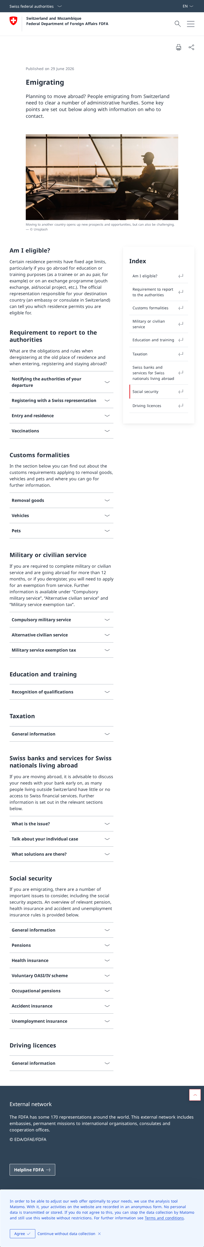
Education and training (153, 339)
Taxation (140, 353)
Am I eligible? (145, 275)
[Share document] (191, 47)
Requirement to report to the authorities (153, 292)
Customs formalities (150, 307)
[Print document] (178, 47)
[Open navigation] (191, 24)
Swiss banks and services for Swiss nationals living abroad (153, 373)
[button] (195, 1095)
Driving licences (147, 405)
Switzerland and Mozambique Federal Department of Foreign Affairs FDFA (67, 21)
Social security (145, 391)
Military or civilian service (149, 324)
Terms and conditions (164, 1217)
